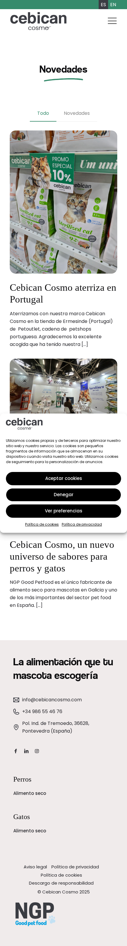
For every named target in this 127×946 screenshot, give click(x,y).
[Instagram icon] (37, 751)
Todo (43, 113)
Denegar (64, 494)
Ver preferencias (63, 511)
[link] (35, 914)
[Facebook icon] (15, 751)
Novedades (77, 113)
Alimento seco (29, 793)
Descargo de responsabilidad (61, 883)
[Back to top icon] (118, 936)
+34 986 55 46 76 (42, 711)
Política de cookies (42, 524)
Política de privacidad (82, 524)
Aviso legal (35, 867)
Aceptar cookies (63, 478)
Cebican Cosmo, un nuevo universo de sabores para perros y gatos (62, 556)
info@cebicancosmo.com (52, 699)
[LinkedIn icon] (26, 751)
